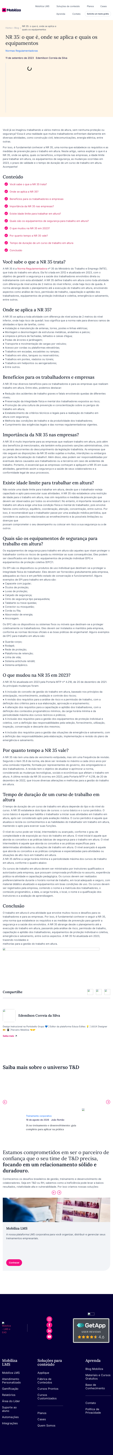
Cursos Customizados (47, 1396)
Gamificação (10, 1388)
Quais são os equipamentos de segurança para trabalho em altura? (49, 221)
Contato (90, 1403)
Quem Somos (46, 1425)
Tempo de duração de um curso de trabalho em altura (41, 243)
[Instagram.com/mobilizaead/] (49, 1319)
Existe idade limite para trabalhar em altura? (35, 213)
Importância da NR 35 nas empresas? (32, 206)
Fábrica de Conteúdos (44, 1380)
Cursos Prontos (47, 1388)
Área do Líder (11, 1401)
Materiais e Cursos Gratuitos (98, 1376)
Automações (10, 1417)
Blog (16, 27)
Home (9, 27)
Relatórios (8, 1395)
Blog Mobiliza (94, 1369)
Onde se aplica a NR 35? (24, 191)
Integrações (10, 1423)
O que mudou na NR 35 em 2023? (30, 228)
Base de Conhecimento (95, 1386)
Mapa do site (92, 1416)
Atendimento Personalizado (11, 1380)
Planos (41, 1413)
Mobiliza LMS (11, 1372)
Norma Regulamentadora (32, 268)
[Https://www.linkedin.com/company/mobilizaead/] (49, 1331)
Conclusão (16, 250)
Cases (41, 1419)
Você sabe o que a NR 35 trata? (28, 184)
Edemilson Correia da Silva (51, 57)
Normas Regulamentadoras (22, 50)
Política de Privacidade (93, 1411)
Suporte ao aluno (9, 1409)
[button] (5, 1102)
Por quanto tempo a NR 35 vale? (29, 235)
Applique (43, 1372)
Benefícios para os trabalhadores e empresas (37, 199)
